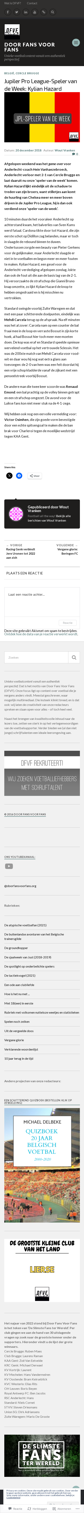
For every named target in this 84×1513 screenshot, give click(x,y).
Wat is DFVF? (12, 3)
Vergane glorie (14, 1040)
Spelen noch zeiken (16, 1021)
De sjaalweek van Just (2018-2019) (27, 957)
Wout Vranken (65, 150)
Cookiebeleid (13, 1497)
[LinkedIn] (25, 12)
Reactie (67, 622)
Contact (32, 3)
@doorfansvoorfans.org (20, 886)
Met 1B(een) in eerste (18, 1003)
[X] (16, 12)
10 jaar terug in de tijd (18, 1058)
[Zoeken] (74, 657)
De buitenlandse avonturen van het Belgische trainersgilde (34, 936)
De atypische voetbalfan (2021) (25, 925)
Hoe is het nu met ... (17, 994)
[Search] (52, 12)
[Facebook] (7, 12)
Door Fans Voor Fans (29, 47)
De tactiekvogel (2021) (19, 975)
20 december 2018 (28, 150)
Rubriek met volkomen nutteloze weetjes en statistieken (41, 1012)
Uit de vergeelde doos (19, 1031)
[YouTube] (34, 12)
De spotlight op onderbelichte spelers (29, 966)
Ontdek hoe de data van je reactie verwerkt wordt (40, 634)
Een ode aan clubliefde (19, 985)
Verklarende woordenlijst (21, 1049)
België (9, 73)
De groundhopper (16, 948)
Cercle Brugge (27, 73)
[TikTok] (43, 12)
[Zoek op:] (42, 657)
